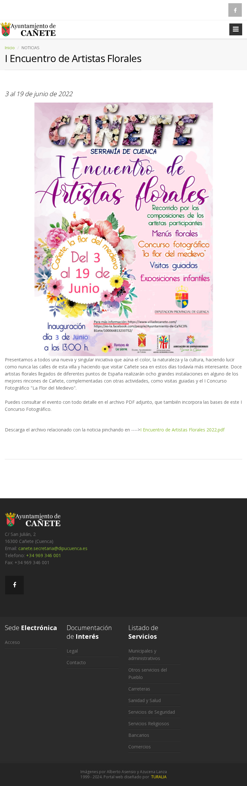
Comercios (139, 747)
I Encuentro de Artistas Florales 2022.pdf (182, 430)
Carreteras (139, 689)
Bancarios (138, 735)
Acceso (12, 642)
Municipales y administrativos (144, 654)
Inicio (10, 47)
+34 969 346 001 (43, 555)
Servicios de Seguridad (151, 712)
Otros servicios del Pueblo (147, 673)
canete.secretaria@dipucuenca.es (52, 548)
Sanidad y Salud (144, 700)
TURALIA (159, 777)
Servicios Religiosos (148, 723)
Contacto (76, 662)
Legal (72, 651)
